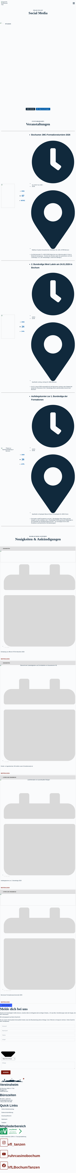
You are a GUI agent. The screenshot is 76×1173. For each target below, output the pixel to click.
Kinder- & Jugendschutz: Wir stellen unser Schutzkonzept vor (17, 766)
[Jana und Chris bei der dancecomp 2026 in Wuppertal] (7, 32)
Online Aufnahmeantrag (7, 1109)
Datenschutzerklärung (7, 1112)
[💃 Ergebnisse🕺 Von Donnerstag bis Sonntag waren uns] (22, 67)
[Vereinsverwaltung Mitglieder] (11, 1134)
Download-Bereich (6, 1115)
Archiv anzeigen (6, 1005)
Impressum (4, 1119)
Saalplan (3, 1122)
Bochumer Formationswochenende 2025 (11, 995)
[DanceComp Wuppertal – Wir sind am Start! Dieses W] (38, 41)
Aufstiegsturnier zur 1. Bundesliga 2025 (11, 880)
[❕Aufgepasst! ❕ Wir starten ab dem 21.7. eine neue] (53, 39)
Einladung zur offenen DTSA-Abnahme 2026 (12, 651)
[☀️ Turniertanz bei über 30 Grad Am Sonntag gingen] (68, 45)
